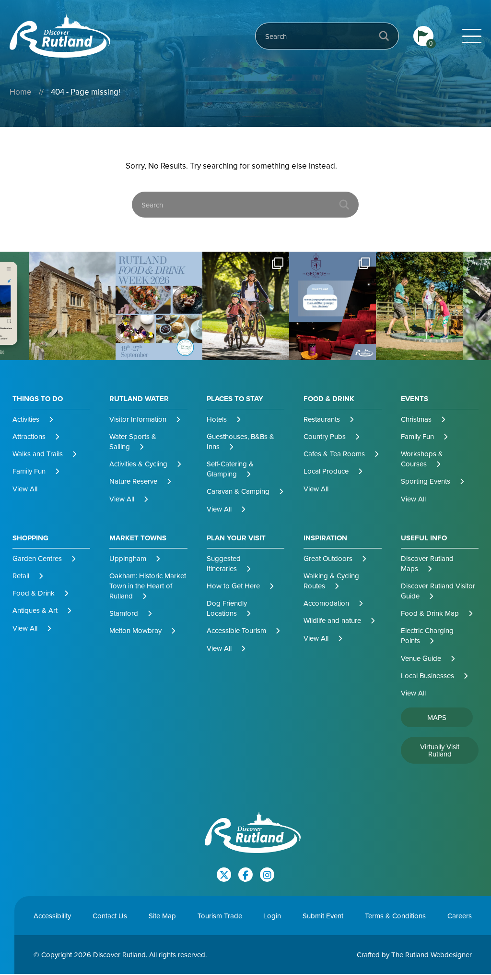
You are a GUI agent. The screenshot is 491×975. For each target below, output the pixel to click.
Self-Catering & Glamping (230, 469)
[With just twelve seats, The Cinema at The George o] (245, 306)
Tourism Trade (220, 916)
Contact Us (110, 916)
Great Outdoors (328, 558)
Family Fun (29, 471)
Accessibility (52, 916)
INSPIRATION (325, 538)
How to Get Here (233, 586)
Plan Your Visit (236, 538)
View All (24, 489)
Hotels (217, 419)
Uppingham (127, 558)
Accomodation (326, 603)
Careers (459, 916)
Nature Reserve (133, 481)
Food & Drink (329, 399)
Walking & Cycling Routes (331, 581)
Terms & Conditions (395, 916)
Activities (25, 419)
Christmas (416, 419)
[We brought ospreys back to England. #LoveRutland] (419, 306)
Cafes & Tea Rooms (334, 454)
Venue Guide (421, 658)
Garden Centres (37, 558)
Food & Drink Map (430, 613)
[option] (72, 306)
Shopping (30, 538)
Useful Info (424, 538)
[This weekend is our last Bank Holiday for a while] (159, 306)
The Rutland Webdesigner (431, 955)
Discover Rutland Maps (427, 563)
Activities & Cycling (138, 464)
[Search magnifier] (384, 36)
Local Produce (326, 471)
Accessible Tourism (236, 630)
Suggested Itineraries (224, 563)
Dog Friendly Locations (227, 608)
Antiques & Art (35, 610)
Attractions (29, 436)
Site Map (162, 916)
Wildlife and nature (332, 620)
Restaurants (322, 419)
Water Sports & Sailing (132, 441)
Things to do (37, 399)
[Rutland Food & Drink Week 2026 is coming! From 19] (72, 306)
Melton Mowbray (135, 630)
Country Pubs (325, 436)
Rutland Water (139, 399)
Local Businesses (427, 675)
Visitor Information (137, 419)
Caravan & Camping (238, 491)
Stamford (123, 613)
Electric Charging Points (427, 635)
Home (21, 92)
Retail (20, 576)
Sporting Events (425, 481)
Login (272, 916)
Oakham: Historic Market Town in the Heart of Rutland (147, 586)
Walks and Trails (37, 454)
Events (414, 399)
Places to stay (235, 399)
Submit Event (323, 916)
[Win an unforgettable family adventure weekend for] (332, 306)
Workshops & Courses (422, 459)
